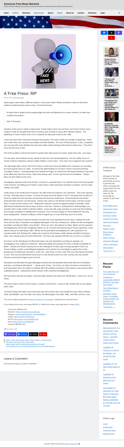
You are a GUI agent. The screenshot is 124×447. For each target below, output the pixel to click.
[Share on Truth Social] (118, 33)
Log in (105, 424)
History (27, 340)
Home (6, 13)
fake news (9, 342)
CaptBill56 (107, 347)
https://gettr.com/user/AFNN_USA (26, 319)
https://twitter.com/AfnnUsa (24, 317)
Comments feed (109, 430)
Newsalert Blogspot (110, 241)
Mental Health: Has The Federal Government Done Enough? (25, 344)
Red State (107, 226)
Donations (92, 13)
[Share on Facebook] (104, 33)
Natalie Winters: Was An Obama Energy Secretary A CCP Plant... (111, 61)
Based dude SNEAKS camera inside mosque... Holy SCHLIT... (110, 149)
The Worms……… (109, 307)
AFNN (77, 304)
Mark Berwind (108, 328)
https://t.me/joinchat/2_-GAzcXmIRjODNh (30, 314)
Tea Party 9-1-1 (109, 251)
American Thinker (110, 216)
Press (23, 342)
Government (39, 13)
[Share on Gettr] (111, 38)
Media (59, 13)
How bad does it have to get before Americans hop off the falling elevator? (30, 346)
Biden (8, 340)
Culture (12, 340)
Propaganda (30, 342)
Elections (26, 13)
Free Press (17, 342)
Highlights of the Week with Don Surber (109, 380)
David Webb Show (110, 206)
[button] (119, 13)
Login (102, 13)
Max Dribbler (108, 388)
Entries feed (107, 427)
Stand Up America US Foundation (41, 299)
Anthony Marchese (71, 444)
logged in (17, 364)
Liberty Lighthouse (110, 244)
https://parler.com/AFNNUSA (23, 322)
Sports (50, 13)
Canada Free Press (110, 219)
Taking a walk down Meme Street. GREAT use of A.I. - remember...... (111, 82)
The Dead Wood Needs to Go (111, 367)
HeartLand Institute (110, 222)
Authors (81, 13)
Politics (15, 13)
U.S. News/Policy (46, 340)
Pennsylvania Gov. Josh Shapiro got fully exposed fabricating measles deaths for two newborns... (111, 105)
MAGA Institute (109, 238)
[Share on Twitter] (111, 33)
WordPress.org (109, 434)
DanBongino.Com (110, 212)
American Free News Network (21, 3)
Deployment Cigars (110, 209)
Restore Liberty (109, 229)
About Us (70, 13)
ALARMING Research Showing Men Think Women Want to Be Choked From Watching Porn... (112, 128)
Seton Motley (108, 248)
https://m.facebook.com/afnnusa (28, 312)
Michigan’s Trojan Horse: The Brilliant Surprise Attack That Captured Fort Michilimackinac (111, 299)
